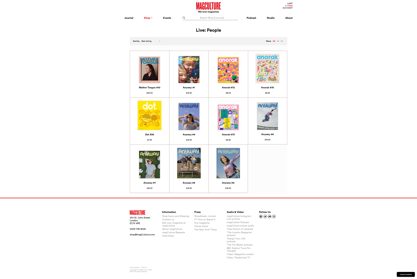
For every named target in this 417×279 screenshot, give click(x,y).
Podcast (251, 17)
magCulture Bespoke (173, 232)
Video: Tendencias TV (238, 257)
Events (167, 17)
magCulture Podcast (238, 222)
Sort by (136, 41)
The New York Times (205, 229)
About (289, 17)
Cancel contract (406, 274)
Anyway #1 (189, 87)
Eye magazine (201, 222)
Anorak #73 (228, 134)
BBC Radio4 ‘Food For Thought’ (239, 249)
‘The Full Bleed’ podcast (240, 244)
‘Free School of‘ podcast (240, 229)
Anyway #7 (149, 182)
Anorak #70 (267, 87)
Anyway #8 (228, 182)
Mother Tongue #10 (149, 87)
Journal (128, 17)
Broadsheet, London (205, 216)
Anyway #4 (189, 134)
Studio (271, 17)
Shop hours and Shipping (175, 216)
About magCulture (172, 229)
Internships (168, 235)
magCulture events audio (240, 225)
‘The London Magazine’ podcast (239, 234)
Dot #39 (149, 134)
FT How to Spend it (204, 219)
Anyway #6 (267, 134)
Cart (290, 3)
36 (278, 41)
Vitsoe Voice (201, 226)
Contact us (168, 219)
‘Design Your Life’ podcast (236, 240)
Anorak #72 (228, 87)
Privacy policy (134, 267)
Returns (144, 267)
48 (282, 41)
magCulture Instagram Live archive (239, 217)
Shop (147, 17)
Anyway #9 (189, 182)
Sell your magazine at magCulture (174, 224)
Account (288, 8)
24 (274, 41)
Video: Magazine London (240, 254)
